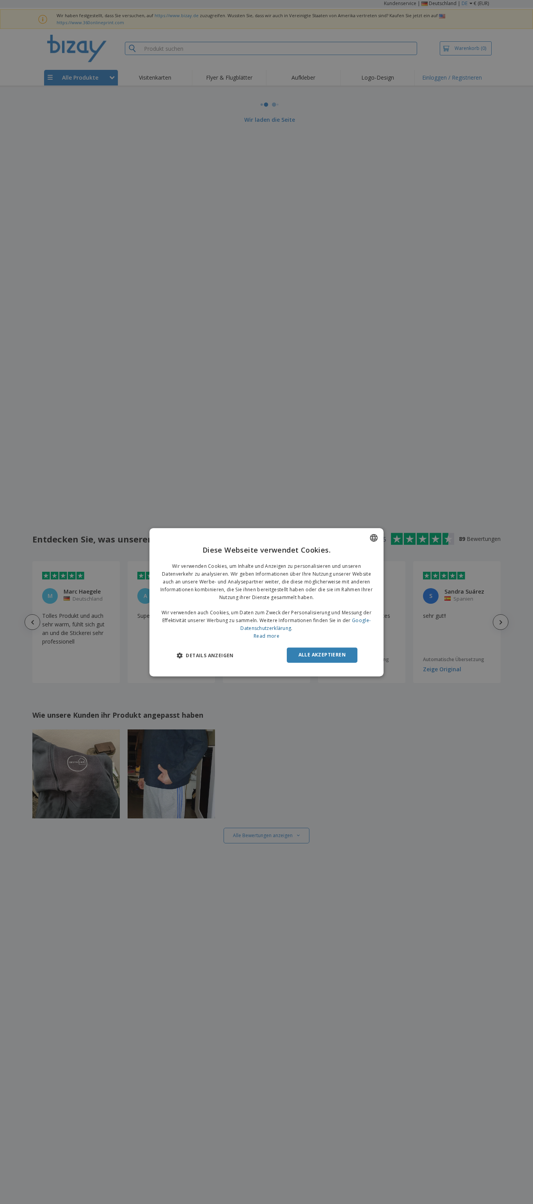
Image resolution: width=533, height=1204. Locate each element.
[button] (205, 655)
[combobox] (374, 538)
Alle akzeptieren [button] (322, 654)
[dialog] (266, 602)
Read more (266, 635)
